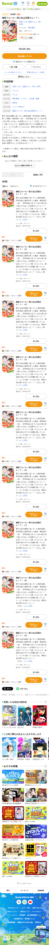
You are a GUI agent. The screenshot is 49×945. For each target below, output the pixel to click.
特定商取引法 (18, 919)
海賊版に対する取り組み (25, 922)
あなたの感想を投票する (23, 165)
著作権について (30, 919)
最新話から (14, 186)
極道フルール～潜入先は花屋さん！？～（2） (29, 248)
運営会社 (38, 922)
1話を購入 (24, 56)
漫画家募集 (11, 922)
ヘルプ (23, 908)
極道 (37, 98)
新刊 (8, 890)
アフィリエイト (12, 915)
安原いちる (23, 21)
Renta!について (13, 908)
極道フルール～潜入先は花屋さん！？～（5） (29, 413)
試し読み (36, 230)
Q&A (28, 908)
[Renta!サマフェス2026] (15, 3)
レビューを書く (28, 38)
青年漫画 (31, 27)
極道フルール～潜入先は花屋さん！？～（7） (29, 523)
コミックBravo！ (18, 106)
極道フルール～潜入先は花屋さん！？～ (27, 110)
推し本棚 (14, 67)
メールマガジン (37, 911)
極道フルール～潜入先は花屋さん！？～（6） (29, 468)
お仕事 (31, 98)
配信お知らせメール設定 (35, 72)
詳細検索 (41, 890)
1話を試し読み (25, 48)
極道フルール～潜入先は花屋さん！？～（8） (29, 579)
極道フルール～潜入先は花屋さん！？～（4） (29, 358)
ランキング (24, 890)
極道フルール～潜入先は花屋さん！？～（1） (29, 192)
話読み (15, 102)
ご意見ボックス (24, 911)
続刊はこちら (23, 76)
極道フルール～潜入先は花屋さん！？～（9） (29, 634)
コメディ (24, 98)
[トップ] (7, 3)
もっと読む (23, 219)
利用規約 (22, 915)
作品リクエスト (12, 911)
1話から (5, 186)
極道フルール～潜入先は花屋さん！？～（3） (29, 303)
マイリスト (37, 67)
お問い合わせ (36, 908)
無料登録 (43, 4)
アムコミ (15, 90)
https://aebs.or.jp (16, 942)
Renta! (4, 694)
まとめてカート (39, 186)
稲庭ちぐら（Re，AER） (32, 86)
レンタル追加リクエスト (13, 72)
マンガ (15, 94)
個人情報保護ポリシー (34, 915)
